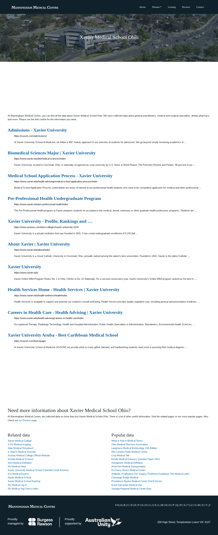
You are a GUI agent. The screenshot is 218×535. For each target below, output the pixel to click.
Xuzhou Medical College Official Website (29, 455)
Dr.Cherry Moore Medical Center (128, 470)
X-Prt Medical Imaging (19, 444)
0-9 (117, 505)
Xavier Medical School (19, 477)
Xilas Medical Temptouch (21, 448)
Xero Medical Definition (20, 462)
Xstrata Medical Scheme (20, 459)
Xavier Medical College (20, 440)
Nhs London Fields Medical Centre (129, 451)
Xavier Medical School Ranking (24, 481)
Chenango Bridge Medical (124, 477)
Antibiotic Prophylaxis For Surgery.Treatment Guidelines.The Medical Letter (150, 473)
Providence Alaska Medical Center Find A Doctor (136, 481)
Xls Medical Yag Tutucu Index (23, 488)
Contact (200, 7)
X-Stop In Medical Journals (22, 451)
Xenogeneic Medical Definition (127, 462)
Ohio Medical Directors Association (129, 444)
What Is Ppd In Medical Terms (127, 440)
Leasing (172, 7)
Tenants (156, 7)
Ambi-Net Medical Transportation (128, 466)
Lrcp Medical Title (120, 455)
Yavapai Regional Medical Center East (131, 488)
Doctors (186, 7)
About (142, 7)
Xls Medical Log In (17, 485)
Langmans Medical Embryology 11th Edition (134, 448)
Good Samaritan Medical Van (126, 485)
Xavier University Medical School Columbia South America (38, 470)
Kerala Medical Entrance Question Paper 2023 (135, 459)
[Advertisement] (109, 87)
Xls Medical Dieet (17, 466)
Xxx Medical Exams (18, 473)
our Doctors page (28, 420)
